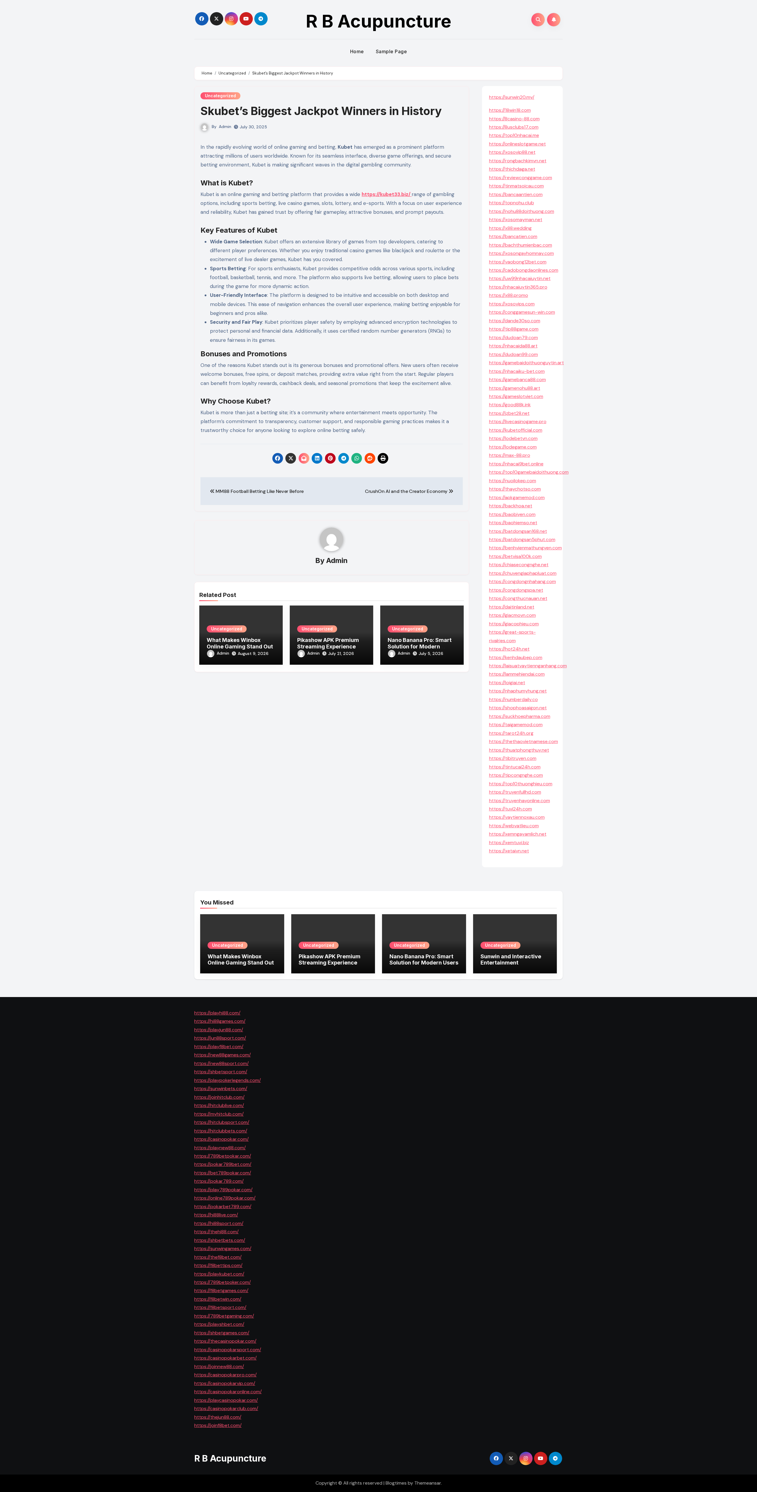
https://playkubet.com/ (219, 1274)
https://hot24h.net (509, 649)
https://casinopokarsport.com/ (227, 1350)
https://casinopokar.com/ (221, 1139)
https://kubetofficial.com (515, 430)
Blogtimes (396, 1483)
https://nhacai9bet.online (516, 464)
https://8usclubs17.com (513, 127)
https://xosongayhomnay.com (521, 253)
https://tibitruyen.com (512, 758)
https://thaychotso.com (515, 489)
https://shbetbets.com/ (219, 1240)
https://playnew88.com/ (220, 1147)
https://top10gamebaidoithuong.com (529, 472)
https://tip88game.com (513, 329)
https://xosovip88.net (512, 152)
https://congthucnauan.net (518, 598)
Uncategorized (220, 95)
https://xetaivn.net (509, 851)
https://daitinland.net (511, 607)
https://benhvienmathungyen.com (525, 548)
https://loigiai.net (507, 682)
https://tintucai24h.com (515, 767)
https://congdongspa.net (516, 590)
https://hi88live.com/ (216, 1215)
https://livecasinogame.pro (517, 421)
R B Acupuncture (378, 21)
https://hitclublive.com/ (219, 1105)
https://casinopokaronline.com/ (228, 1392)
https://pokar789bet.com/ (222, 1164)
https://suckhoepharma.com (519, 716)
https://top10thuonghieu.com (520, 784)
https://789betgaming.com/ (224, 1316)
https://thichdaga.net (512, 169)
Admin (225, 126)
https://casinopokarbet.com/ (225, 1358)
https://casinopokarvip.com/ (224, 1383)
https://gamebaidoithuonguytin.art (526, 363)
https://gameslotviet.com (516, 396)
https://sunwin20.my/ (511, 97)
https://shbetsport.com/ (220, 1072)
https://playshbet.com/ (219, 1324)
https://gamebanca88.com (517, 379)
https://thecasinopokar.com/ (225, 1341)
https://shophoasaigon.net (518, 708)
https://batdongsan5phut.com (522, 539)
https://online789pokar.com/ (224, 1198)
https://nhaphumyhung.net (518, 691)
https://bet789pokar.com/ (222, 1173)
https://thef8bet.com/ (218, 1257)
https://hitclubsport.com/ (221, 1122)
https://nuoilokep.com (512, 481)
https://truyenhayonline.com (519, 800)
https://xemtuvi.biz (509, 842)
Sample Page (391, 51)
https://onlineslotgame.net (517, 144)
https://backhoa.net (510, 506)
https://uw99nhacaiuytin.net (520, 278)
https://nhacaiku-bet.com (517, 371)
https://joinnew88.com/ (219, 1366)
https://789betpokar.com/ (222, 1156)
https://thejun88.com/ (217, 1417)
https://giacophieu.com (514, 624)
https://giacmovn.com (512, 615)
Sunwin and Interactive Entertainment (511, 959)
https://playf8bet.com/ (218, 1046)
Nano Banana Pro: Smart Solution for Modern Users (420, 646)
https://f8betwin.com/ (217, 1299)
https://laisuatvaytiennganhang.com (528, 666)
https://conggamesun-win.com (522, 312)
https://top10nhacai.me (514, 135)
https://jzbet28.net (509, 413)
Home (357, 51)
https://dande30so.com (514, 321)
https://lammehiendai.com (517, 674)
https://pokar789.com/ (219, 1181)
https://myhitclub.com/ (219, 1114)
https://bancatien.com (513, 236)
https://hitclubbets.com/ (220, 1130)
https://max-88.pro (509, 455)
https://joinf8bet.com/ (218, 1425)
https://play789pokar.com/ (223, 1190)
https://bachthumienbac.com (520, 245)
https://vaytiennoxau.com (517, 817)
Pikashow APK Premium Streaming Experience (328, 643)
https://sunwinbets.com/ (220, 1088)
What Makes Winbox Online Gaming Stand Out (240, 643)
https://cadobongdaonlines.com (523, 270)
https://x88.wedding (510, 228)
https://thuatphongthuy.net (519, 750)
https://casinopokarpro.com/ (225, 1375)
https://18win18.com (510, 110)
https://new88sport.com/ (221, 1063)
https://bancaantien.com (516, 194)
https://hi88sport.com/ (218, 1223)
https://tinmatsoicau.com (516, 186)
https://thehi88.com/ (216, 1232)
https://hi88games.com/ (219, 1021)
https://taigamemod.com (516, 724)
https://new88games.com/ (222, 1055)
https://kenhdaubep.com (515, 657)
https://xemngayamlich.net (517, 834)
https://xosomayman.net (515, 219)
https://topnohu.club (511, 203)
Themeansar (427, 1483)
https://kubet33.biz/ (387, 194)
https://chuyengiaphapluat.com (523, 573)
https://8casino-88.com (514, 119)
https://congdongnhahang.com (522, 581)
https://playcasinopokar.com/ (226, 1400)
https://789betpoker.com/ (222, 1282)
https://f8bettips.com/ (218, 1265)
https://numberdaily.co (513, 699)
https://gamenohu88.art (514, 388)
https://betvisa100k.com (515, 556)
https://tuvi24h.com (510, 809)
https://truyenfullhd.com (515, 792)
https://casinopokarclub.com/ (226, 1408)
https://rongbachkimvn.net (517, 161)
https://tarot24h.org (511, 733)
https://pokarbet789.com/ (222, 1206)
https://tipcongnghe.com (516, 775)
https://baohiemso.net (513, 523)
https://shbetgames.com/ (221, 1333)
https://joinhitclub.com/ (219, 1097)
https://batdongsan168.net (518, 531)
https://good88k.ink (510, 405)
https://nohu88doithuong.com (521, 211)
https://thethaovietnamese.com (523, 741)
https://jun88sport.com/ (220, 1038)
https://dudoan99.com (513, 354)
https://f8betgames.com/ (221, 1290)
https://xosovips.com (512, 304)
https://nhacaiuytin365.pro (518, 287)
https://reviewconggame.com (520, 177)
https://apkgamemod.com (517, 497)
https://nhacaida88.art (513, 346)
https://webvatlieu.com (514, 826)
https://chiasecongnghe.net (519, 564)
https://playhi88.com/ (217, 1013)
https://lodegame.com (513, 447)
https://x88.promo (508, 295)
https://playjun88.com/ (218, 1030)
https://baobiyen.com (512, 514)
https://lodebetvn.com (513, 438)
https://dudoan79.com (513, 337)
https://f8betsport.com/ (220, 1307)
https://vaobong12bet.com (517, 262)
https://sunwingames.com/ (222, 1248)
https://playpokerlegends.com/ (227, 1080)
